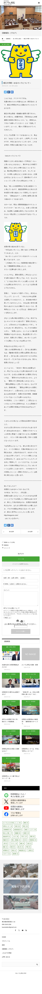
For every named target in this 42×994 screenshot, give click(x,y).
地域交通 (22, 850)
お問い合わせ (6, 957)
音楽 (14, 850)
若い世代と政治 (13, 86)
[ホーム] (2, 39)
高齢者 (6, 840)
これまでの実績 (6, 953)
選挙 (32, 836)
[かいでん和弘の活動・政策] (31, 654)
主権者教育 (7, 829)
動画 (26, 822)
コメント (6, 590)
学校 (28, 847)
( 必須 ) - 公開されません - (15, 584)
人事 (5, 843)
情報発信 (6, 545)
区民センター (7, 826)
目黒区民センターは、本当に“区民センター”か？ (30, 750)
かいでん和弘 (11, 542)
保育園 (6, 850)
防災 (25, 826)
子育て (24, 836)
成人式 (20, 847)
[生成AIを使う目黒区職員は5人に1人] (11, 654)
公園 (30, 850)
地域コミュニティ (30, 829)
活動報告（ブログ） (8, 949)
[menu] (39, 2)
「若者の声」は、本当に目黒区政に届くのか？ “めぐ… (30, 693)
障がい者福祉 (16, 840)
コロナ (15, 836)
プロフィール (6, 941)
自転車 (15, 853)
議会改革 (6, 836)
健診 (5, 847)
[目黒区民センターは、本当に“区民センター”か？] (31, 738)
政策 (3, 945)
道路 (22, 843)
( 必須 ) (14, 578)
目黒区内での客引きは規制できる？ (11, 693)
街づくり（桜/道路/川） (11, 675)
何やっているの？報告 (31, 675)
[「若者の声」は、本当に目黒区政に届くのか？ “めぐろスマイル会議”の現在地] (31, 681)
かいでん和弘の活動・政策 (30, 665)
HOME (4, 937)
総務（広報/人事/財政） (11, 647)
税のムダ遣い (7, 833)
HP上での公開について (20, 611)
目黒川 (26, 833)
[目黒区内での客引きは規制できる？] (11, 681)
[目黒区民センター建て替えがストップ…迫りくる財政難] (11, 765)
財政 (12, 847)
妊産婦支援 (18, 829)
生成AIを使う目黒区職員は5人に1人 (10, 666)
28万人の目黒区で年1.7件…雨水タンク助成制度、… (10, 720)
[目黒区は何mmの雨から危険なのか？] (11, 738)
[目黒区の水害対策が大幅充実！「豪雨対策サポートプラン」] (31, 708)
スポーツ (6, 853)
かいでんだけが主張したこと (12, 822)
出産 (29, 843)
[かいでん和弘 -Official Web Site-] (13, 2)
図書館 (17, 833)
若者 (17, 826)
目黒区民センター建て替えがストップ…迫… (11, 777)
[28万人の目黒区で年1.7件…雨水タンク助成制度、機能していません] (11, 708)
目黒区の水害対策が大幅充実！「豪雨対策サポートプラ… (30, 721)
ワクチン (13, 843)
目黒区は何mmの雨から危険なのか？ (10, 750)
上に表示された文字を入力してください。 (20, 624)
